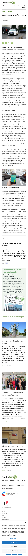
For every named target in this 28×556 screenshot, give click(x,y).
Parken (7, 263)
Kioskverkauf (4, 517)
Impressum (20, 554)
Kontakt (3, 515)
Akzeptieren (14, 542)
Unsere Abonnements (5, 519)
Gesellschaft (7, 12)
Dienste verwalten (14, 538)
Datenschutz (8, 554)
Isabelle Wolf (4, 19)
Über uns (3, 511)
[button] (25, 522)
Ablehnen (14, 546)
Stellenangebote (4, 513)
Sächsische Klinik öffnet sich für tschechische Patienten (13, 394)
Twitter (6, 230)
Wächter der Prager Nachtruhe (12, 446)
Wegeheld (23, 228)
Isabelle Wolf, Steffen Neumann (8, 421)
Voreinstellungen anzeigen (14, 551)
